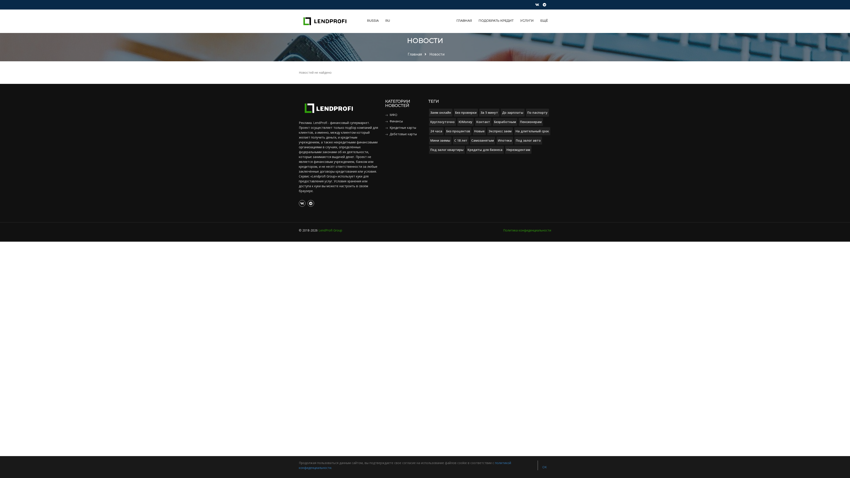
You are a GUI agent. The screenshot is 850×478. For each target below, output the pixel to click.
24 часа (436, 131)
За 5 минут (489, 112)
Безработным (505, 122)
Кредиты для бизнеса (485, 150)
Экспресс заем (500, 131)
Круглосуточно (442, 122)
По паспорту (537, 112)
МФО (393, 115)
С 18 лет (460, 140)
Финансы (396, 121)
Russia (373, 21)
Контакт (483, 122)
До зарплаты (512, 112)
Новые (479, 131)
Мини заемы (440, 140)
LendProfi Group (330, 230)
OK (544, 467)
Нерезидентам (518, 150)
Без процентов (458, 131)
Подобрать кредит (496, 21)
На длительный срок (532, 131)
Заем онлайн (440, 112)
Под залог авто (528, 140)
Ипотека (505, 140)
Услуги (527, 21)
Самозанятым (482, 140)
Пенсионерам (531, 122)
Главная (464, 21)
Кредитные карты (403, 127)
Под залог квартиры (447, 150)
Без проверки (466, 112)
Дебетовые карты (403, 134)
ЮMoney (465, 122)
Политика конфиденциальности (527, 230)
